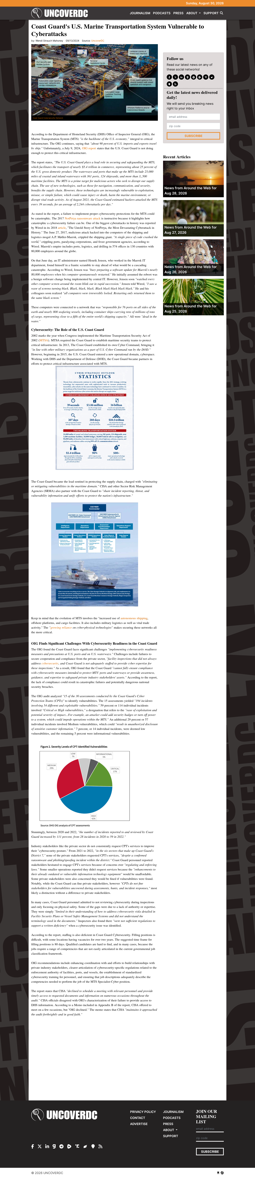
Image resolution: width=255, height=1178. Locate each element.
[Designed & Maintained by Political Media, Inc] (218, 1173)
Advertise (139, 1124)
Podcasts (162, 13)
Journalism (140, 13)
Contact (137, 1118)
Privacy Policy (143, 1112)
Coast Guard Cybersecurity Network (48, 118)
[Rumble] (199, 77)
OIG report (89, 148)
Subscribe (193, 136)
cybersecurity (50, 663)
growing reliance (61, 627)
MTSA (44, 340)
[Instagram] (181, 77)
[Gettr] (211, 77)
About (192, 13)
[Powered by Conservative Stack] (222, 1173)
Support (211, 13)
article (62, 227)
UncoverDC (60, 13)
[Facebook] (169, 77)
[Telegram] (193, 77)
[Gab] (187, 77)
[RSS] (175, 84)
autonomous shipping (134, 618)
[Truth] (205, 77)
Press (178, 13)
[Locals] (169, 84)
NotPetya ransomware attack (82, 218)
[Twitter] (175, 77)
